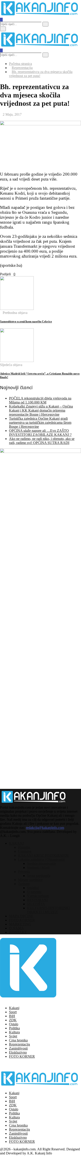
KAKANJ (16, 843)
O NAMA (16, 928)
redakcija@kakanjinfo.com (45, 827)
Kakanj (14, 1008)
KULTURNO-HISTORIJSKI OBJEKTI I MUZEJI (48, 910)
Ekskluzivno (18, 1052)
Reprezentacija (19, 1044)
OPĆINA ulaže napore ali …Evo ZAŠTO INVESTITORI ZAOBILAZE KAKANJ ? (40, 433)
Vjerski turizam (38, 896)
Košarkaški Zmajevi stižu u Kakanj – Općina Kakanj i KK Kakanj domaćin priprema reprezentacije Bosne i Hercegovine (41, 410)
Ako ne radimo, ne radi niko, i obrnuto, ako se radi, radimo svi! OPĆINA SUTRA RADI (41, 441)
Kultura (14, 1032)
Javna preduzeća (38, 876)
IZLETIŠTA (36, 904)
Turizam (24, 884)
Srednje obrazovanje (41, 863)
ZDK (13, 1020)
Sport (13, 1012)
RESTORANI (37, 900)
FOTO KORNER (22, 920)
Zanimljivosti (18, 1048)
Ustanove (25, 851)
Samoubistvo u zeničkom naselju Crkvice (26, 321)
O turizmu (34, 892)
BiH (12, 1016)
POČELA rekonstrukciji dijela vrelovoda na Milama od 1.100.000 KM (40, 400)
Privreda (24, 872)
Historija (24, 847)
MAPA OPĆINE (21, 916)
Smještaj (33, 888)
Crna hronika (18, 1040)
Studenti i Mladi (38, 867)
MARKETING (20, 924)
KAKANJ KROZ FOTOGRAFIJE (43, 855)
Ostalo (13, 1024)
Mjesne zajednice (30, 880)
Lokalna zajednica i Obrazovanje (41, 859)
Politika (14, 1028)
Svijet (13, 1036)
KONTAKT (18, 932)
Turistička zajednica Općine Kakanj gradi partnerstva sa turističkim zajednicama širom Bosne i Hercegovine (40, 422)
